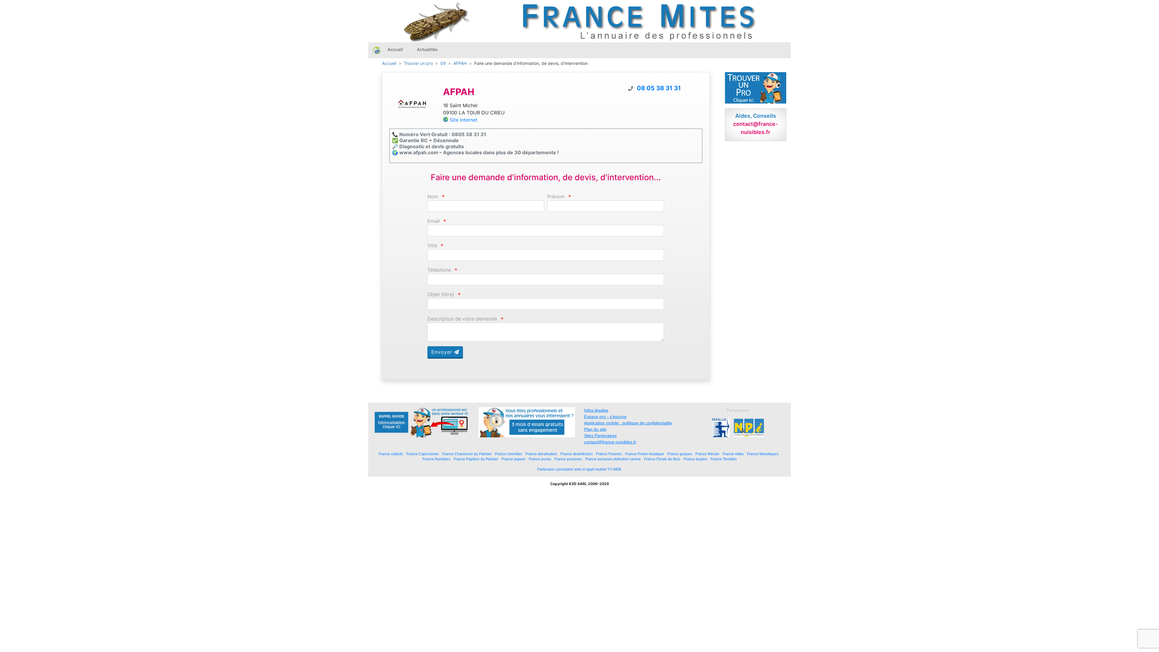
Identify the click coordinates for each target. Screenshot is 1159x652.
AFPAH (460, 63)
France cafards (390, 454)
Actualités (427, 49)
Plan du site (595, 429)
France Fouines (609, 454)
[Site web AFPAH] (412, 104)
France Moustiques (762, 454)
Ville (432, 245)
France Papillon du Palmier (476, 459)
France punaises (568, 459)
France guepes (679, 454)
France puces (540, 459)
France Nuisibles (436, 459)
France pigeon (513, 459)
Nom (432, 196)
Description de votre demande (462, 319)
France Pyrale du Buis (662, 459)
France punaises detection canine (613, 459)
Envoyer (442, 352)
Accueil (395, 49)
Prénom (556, 196)
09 (443, 63)
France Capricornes (422, 454)
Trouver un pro (418, 63)
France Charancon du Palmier (467, 454)
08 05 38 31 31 (659, 88)
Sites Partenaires (600, 435)
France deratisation (541, 454)
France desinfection (576, 454)
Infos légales (596, 410)
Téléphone (439, 270)
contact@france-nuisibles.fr (610, 441)
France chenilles (508, 454)
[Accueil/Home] (377, 50)
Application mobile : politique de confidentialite (628, 422)
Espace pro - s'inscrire (605, 416)
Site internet (463, 120)
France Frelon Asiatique (644, 454)
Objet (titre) (440, 294)
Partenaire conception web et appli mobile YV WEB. (579, 469)
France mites (733, 454)
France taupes (695, 459)
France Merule (707, 454)
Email (433, 221)
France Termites (723, 459)
